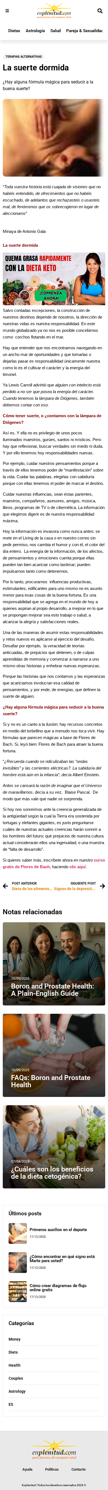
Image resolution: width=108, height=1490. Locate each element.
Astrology (17, 1391)
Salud (55, 30)
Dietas (14, 30)
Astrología (35, 30)
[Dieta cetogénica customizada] (54, 303)
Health (14, 1365)
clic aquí (78, 867)
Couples (16, 1378)
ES (11, 1404)
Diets (13, 1352)
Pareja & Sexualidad (84, 30)
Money (14, 1339)
